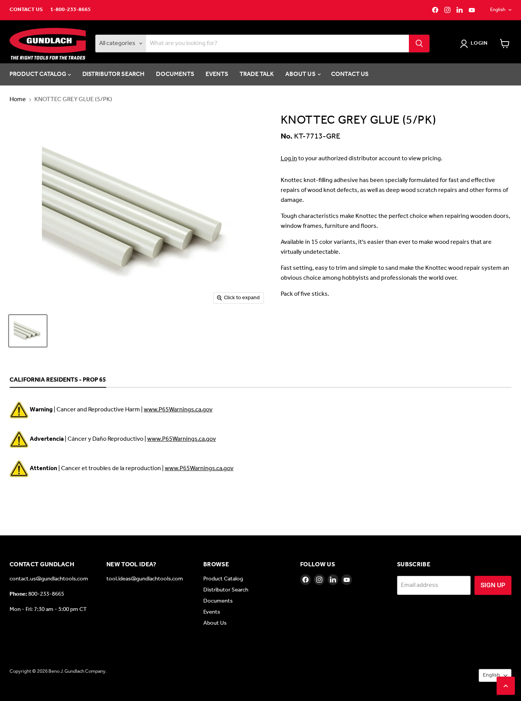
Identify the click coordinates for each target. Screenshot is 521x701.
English (497, 10)
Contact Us (26, 10)
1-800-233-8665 (70, 10)
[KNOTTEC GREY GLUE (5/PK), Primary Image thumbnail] (28, 331)
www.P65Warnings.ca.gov (178, 410)
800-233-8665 (46, 594)
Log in (289, 158)
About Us (300, 74)
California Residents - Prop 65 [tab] (58, 380)
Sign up (493, 585)
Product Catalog (39, 74)
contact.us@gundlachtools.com (49, 579)
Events (217, 74)
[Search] (419, 43)
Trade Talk (257, 74)
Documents (175, 74)
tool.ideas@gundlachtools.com (144, 579)
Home (18, 99)
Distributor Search (113, 74)
